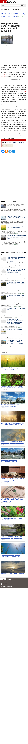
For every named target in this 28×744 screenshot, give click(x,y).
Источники (16, 13)
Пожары (14, 16)
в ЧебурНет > (22, 16)
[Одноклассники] (6, 151)
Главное (3, 13)
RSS (11, 586)
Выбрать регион (4, 584)
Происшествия (5, 16)
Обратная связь (4, 583)
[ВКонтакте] (3, 151)
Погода (23, 13)
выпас (3, 76)
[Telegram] (10, 151)
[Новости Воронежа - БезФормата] (8, 1)
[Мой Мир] (13, 151)
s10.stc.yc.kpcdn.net (7, 45)
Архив (10, 13)
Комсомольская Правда (16, 142)
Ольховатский (21, 91)
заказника (4, 74)
